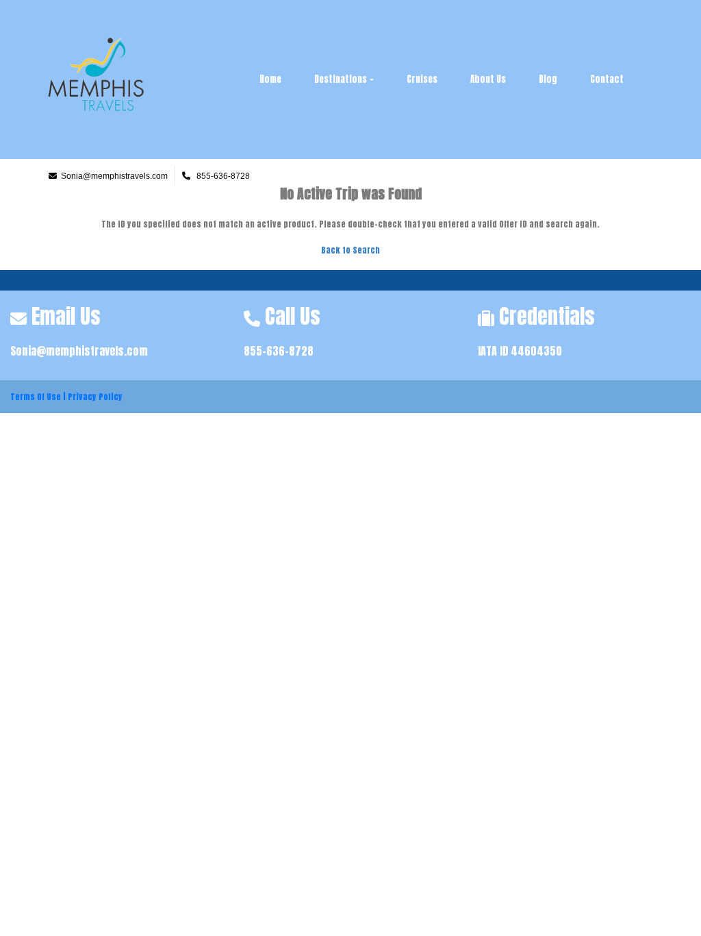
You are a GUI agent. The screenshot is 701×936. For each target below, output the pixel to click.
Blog (548, 79)
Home (270, 79)
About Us (488, 79)
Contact (607, 79)
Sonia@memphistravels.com (79, 351)
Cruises (422, 79)
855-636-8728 (279, 351)
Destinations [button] (340, 79)
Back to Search (350, 250)
